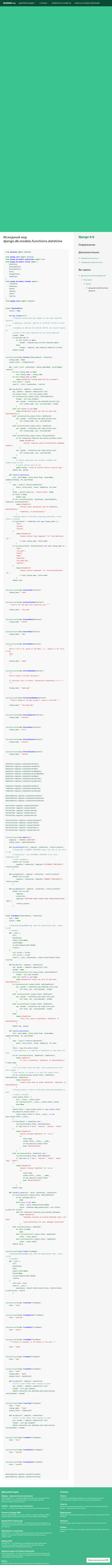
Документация (26, 3)
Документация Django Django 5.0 (93, 276)
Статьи (43, 3)
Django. (9, 3)
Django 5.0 (86, 237)
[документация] (12, 357)
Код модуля (87, 280)
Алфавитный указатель (90, 258)
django (88, 284)
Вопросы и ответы (61, 3)
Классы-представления (87, 3)
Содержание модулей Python (92, 262)
